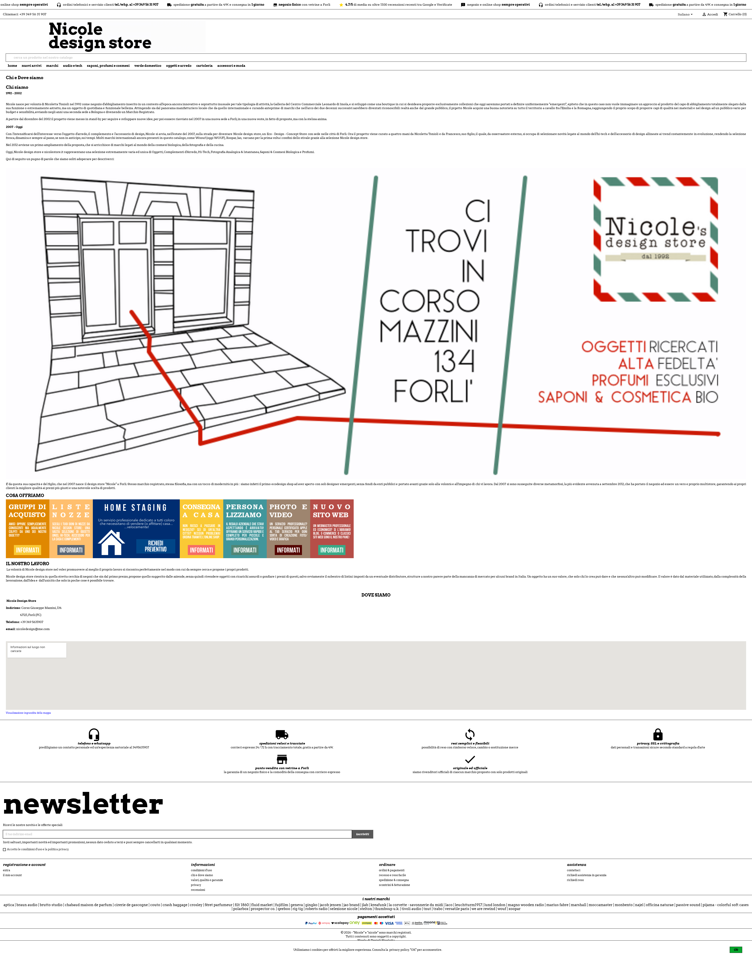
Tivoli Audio (411, 909)
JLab (365, 905)
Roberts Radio (316, 909)
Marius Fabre (557, 905)
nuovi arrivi (32, 66)
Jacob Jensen (330, 905)
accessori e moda (231, 66)
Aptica (9, 905)
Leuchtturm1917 (468, 905)
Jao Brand (351, 905)
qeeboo (284, 909)
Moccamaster (600, 905)
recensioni (198, 889)
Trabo (438, 909)
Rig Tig (298, 909)
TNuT (427, 909)
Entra (6, 870)
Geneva (297, 905)
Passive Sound (688, 905)
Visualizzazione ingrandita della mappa (28, 712)
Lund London (494, 905)
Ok (736, 950)
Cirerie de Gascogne (131, 905)
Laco (449, 905)
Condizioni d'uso (201, 870)
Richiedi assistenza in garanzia (586, 875)
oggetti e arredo (179, 66)
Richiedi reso (575, 880)
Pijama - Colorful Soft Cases (726, 905)
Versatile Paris (457, 909)
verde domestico (147, 66)
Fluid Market (262, 905)
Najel (639, 905)
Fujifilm (281, 905)
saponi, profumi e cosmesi (108, 66)
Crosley (196, 905)
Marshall (578, 905)
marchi (52, 66)
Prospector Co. (263, 909)
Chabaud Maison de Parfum (88, 905)
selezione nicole (344, 909)
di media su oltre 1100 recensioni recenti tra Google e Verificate (326, 4)
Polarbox (241, 909)
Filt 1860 (242, 905)
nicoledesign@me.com (33, 629)
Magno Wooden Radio (526, 905)
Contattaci (573, 870)
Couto (155, 905)
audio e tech (72, 66)
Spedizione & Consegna (394, 880)
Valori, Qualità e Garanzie (207, 880)
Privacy (196, 885)
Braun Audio (26, 905)
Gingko (311, 905)
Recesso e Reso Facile (392, 875)
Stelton (366, 909)
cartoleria (204, 66)
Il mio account (12, 875)
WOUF (502, 909)
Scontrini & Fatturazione (394, 885)
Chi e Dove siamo (202, 875)
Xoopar (515, 909)
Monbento (624, 905)
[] (744, 60)
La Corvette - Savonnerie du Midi (416, 905)
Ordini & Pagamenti (391, 870)
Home (12, 66)
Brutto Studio (51, 905)
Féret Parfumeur (218, 905)
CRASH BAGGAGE (175, 905)
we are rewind (483, 909)
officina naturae (660, 905)
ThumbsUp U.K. (386, 909)
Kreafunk (378, 905)
